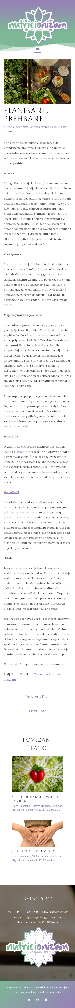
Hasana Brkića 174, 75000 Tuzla (37, 922)
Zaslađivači (11, 492)
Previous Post (37, 697)
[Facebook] (46, 999)
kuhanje (22, 452)
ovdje (7, 305)
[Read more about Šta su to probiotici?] (37, 833)
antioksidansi (53, 809)
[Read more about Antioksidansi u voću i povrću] (37, 774)
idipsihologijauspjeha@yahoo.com (37, 917)
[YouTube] (29, 999)
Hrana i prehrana (17, 127)
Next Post (37, 711)
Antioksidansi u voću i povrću (35, 799)
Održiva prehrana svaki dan (48, 127)
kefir (51, 330)
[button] (37, 48)
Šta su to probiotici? (33, 852)
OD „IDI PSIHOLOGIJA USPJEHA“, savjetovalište (37, 912)
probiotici (51, 860)
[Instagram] (37, 999)
